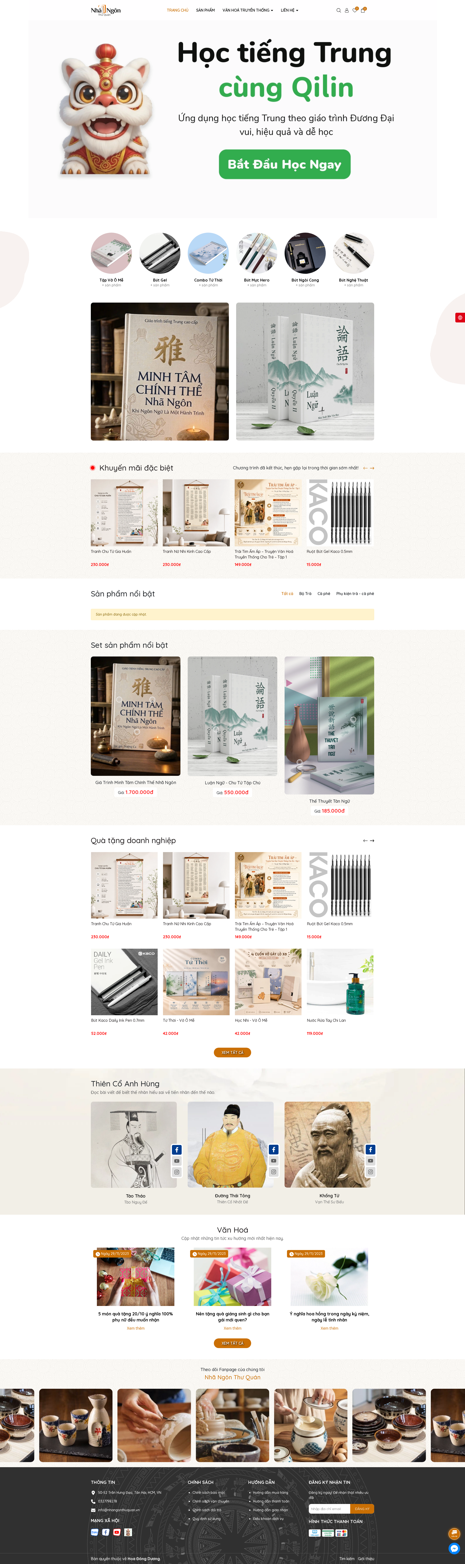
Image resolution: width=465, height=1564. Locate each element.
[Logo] (106, 10)
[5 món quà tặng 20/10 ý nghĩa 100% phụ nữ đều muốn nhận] (135, 1277)
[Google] (128, 1532)
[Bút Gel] (159, 260)
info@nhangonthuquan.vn (119, 1510)
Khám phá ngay (232, 124)
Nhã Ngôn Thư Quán (233, 1377)
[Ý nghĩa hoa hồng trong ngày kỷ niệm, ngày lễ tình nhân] (329, 1277)
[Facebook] (176, 1149)
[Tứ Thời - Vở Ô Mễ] (196, 982)
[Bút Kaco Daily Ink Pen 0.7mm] (124, 982)
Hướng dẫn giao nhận (270, 1510)
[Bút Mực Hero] (256, 260)
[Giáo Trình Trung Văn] (160, 372)
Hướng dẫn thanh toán (271, 1501)
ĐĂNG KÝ (362, 1509)
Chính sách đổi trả (207, 1510)
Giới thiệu (366, 1558)
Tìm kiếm (347, 1558)
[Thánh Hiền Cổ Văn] (305, 372)
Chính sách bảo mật (209, 1492)
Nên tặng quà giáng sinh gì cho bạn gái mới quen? (232, 1317)
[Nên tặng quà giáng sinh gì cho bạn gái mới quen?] (232, 1277)
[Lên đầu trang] (454, 1520)
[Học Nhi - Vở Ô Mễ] (268, 982)
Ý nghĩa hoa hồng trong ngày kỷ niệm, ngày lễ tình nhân (329, 1317)
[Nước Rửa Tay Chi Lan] (340, 982)
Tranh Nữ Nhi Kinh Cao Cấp (187, 551)
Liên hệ (288, 10)
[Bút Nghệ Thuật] (353, 260)
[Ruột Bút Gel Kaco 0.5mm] (340, 512)
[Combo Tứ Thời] (208, 260)
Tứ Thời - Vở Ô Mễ (178, 1020)
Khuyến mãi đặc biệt (136, 468)
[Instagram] (176, 1172)
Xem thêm (136, 1328)
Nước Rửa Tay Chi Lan (326, 1020)
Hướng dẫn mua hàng (270, 1492)
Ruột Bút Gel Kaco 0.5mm (329, 551)
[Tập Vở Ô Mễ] (111, 260)
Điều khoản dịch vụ (268, 1519)
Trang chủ (177, 10)
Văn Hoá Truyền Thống (246, 10)
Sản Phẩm (205, 10)
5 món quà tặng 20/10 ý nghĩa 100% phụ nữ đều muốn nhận (135, 1317)
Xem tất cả (232, 1052)
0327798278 (107, 1501)
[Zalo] (95, 1532)
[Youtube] (176, 1160)
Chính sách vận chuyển (211, 1501)
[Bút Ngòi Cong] (305, 260)
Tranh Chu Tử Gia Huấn (111, 551)
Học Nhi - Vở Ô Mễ (251, 1020)
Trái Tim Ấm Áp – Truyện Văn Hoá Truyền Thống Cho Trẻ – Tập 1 (264, 554)
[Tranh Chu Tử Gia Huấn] (124, 512)
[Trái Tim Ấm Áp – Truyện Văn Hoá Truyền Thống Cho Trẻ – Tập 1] (268, 512)
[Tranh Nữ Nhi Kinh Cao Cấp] (196, 512)
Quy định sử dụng (207, 1519)
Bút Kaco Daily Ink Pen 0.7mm (117, 1020)
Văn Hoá (232, 1230)
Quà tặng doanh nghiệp (133, 840)
